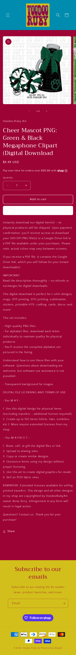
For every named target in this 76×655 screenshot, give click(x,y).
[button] (8, 15)
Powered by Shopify (52, 648)
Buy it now (38, 210)
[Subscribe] (63, 603)
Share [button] (11, 531)
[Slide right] (46, 111)
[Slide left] (29, 111)
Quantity (8, 177)
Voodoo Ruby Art (32, 648)
